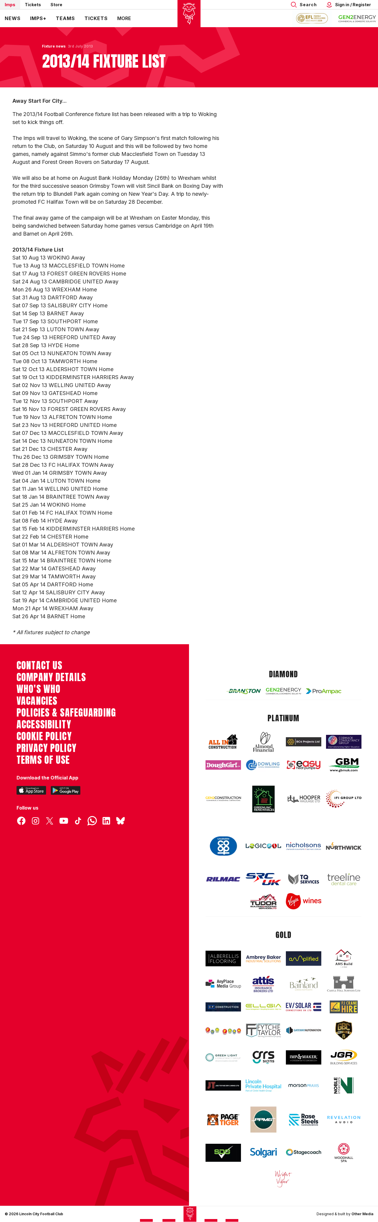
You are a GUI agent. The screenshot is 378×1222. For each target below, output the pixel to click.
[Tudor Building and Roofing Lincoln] (263, 901)
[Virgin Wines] (303, 901)
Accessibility (44, 724)
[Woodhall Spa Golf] (343, 1152)
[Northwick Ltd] (343, 846)
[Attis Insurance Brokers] (263, 984)
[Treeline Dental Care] (343, 879)
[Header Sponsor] (357, 18)
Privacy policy (46, 748)
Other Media (362, 1214)
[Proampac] (323, 691)
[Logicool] (263, 846)
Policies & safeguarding (66, 712)
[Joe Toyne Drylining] (223, 1085)
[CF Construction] (223, 1006)
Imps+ (38, 18)
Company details (51, 677)
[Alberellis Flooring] (223, 958)
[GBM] (343, 765)
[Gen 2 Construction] (223, 799)
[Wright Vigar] (283, 1178)
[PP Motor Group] (263, 1119)
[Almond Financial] (263, 742)
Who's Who (39, 689)
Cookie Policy (44, 736)
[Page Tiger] (223, 1119)
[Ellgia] (263, 1007)
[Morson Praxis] (303, 1085)
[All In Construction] (223, 742)
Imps (10, 4)
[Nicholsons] (303, 846)
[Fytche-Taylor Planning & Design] (263, 1030)
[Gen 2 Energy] (283, 691)
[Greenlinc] (263, 799)
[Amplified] (303, 958)
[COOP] (223, 846)
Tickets (33, 4)
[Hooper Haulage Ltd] (303, 799)
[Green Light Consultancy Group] (223, 1057)
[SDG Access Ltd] (223, 1153)
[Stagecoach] (303, 1153)
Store (56, 4)
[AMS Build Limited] (343, 958)
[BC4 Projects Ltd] (303, 741)
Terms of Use (43, 760)
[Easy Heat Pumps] (303, 765)
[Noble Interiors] (343, 1085)
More (124, 18)
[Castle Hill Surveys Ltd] (343, 984)
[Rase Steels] (303, 1119)
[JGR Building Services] (343, 1057)
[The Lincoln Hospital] (263, 1085)
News (13, 18)
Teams (65, 18)
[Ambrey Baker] (263, 959)
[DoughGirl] (223, 765)
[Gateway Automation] (303, 1030)
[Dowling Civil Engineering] (263, 765)
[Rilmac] (223, 879)
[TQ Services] (303, 879)
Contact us (39, 665)
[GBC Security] (343, 1030)
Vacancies (37, 701)
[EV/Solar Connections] (303, 1007)
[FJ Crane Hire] (343, 1007)
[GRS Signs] (263, 1057)
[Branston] (243, 691)
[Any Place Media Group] (223, 984)
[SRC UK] (263, 879)
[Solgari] (263, 1152)
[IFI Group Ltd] (343, 799)
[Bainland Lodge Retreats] (303, 984)
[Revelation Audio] (343, 1119)
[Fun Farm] (223, 1030)
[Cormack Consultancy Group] (343, 742)
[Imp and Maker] (303, 1057)
